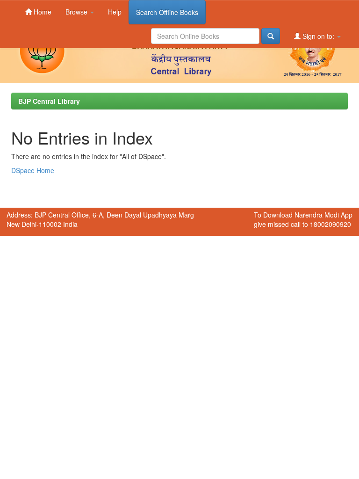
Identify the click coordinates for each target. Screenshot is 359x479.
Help (115, 11)
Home (41, 11)
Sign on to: (318, 36)
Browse (77, 11)
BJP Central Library (49, 101)
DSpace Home (32, 170)
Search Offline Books (167, 12)
